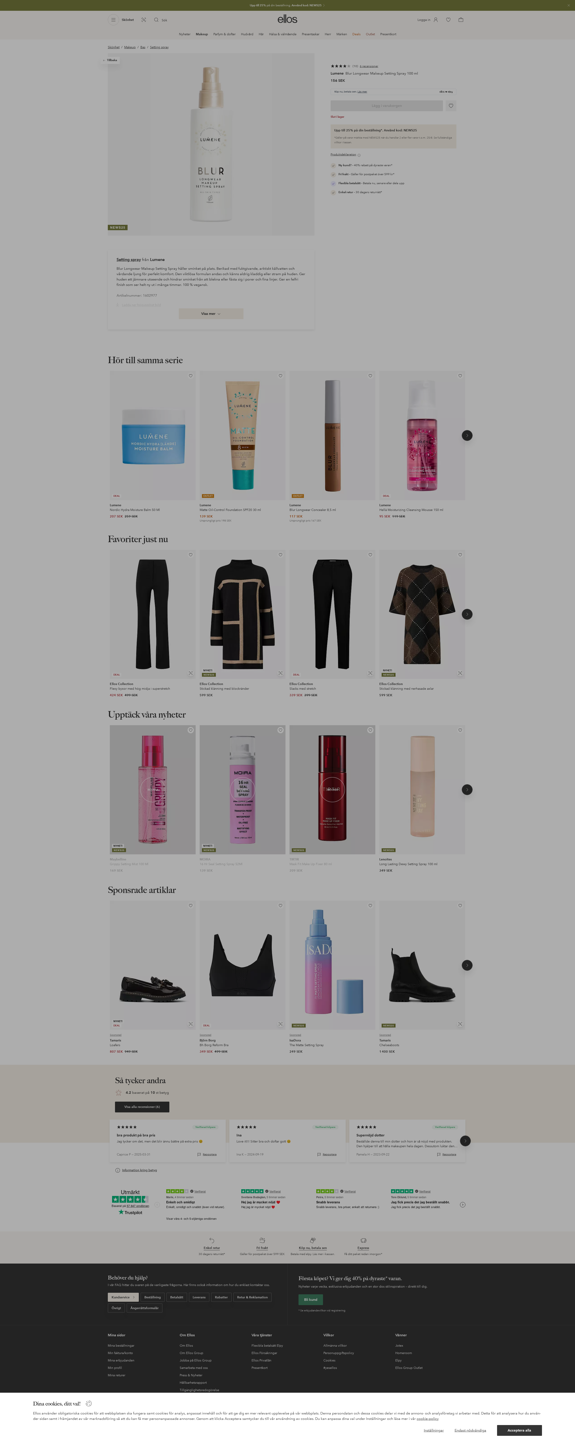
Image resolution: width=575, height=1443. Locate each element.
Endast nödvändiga (470, 1430)
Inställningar (434, 1430)
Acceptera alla (519, 1430)
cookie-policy (428, 1418)
